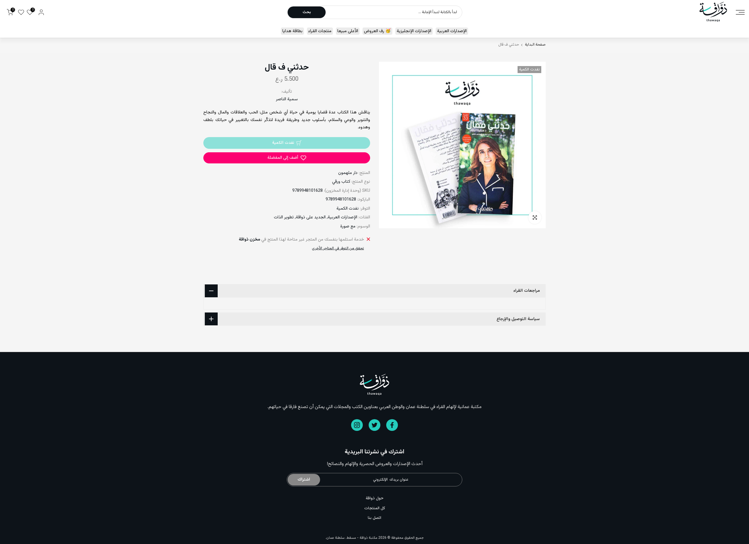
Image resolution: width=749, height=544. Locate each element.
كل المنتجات (374, 508)
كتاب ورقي (341, 181)
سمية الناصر (287, 99)
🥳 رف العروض (377, 31)
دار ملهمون (348, 173)
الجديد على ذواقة (311, 217)
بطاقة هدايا (292, 31)
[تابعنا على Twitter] (374, 425)
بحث (307, 12)
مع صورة (347, 226)
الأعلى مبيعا (347, 31)
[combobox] (393, 12)
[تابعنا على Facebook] (392, 425)
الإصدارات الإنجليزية (414, 31)
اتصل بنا (374, 518)
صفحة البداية (535, 45)
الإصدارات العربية (452, 31)
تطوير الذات (284, 217)
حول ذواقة (375, 498)
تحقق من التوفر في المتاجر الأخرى (338, 248)
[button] (286, 157)
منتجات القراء (319, 31)
